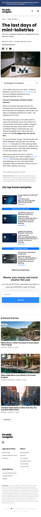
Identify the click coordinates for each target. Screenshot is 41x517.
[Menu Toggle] (38, 11)
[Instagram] (3, 442)
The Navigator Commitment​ (14, 83)
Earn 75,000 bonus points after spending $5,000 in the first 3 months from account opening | (20, 3)
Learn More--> (30, 4)
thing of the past (27, 92)
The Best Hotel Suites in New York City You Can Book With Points (19, 409)
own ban (8, 144)
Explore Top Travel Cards (20, 270)
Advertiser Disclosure (8, 44)
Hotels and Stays (12, 19)
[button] (3, 48)
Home (3, 19)
